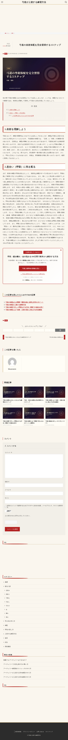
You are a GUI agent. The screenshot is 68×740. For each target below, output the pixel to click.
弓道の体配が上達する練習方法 (16, 304)
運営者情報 (18, 731)
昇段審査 (8, 646)
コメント (8, 452)
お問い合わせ (40, 731)
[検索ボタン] (66, 2)
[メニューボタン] (2, 2)
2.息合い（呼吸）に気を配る (17, 113)
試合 (6, 642)
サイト (7, 498)
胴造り (8, 594)
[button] (8, 330)
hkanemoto (12, 369)
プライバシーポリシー (29, 731)
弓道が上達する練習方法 (34, 2)
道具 (6, 638)
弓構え (8, 598)
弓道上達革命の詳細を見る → (31, 268)
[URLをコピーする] (60, 330)
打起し (8, 602)
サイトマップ (49, 731)
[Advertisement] (34, 18)
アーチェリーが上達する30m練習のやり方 (17, 672)
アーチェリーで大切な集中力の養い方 (15, 664)
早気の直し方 (9, 629)
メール (8, 490)
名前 (7, 481)
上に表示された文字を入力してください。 (18, 515)
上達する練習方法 (11, 634)
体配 (6, 53)
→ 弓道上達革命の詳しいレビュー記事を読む (33, 274)
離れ (7, 613)
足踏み (8, 590)
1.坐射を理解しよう (14, 109)
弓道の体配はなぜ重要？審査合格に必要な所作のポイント (25, 302)
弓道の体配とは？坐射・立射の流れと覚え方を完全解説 (24, 309)
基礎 (6, 582)
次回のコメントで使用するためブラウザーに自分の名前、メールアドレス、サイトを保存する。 (35, 506)
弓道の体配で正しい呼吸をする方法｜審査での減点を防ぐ (25, 307)
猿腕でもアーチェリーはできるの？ (15, 660)
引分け (8, 605)
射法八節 (8, 586)
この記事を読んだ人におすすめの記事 (23, 115)
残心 (7, 617)
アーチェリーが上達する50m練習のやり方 (17, 677)
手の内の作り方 (10, 621)
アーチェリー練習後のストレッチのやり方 (17, 668)
